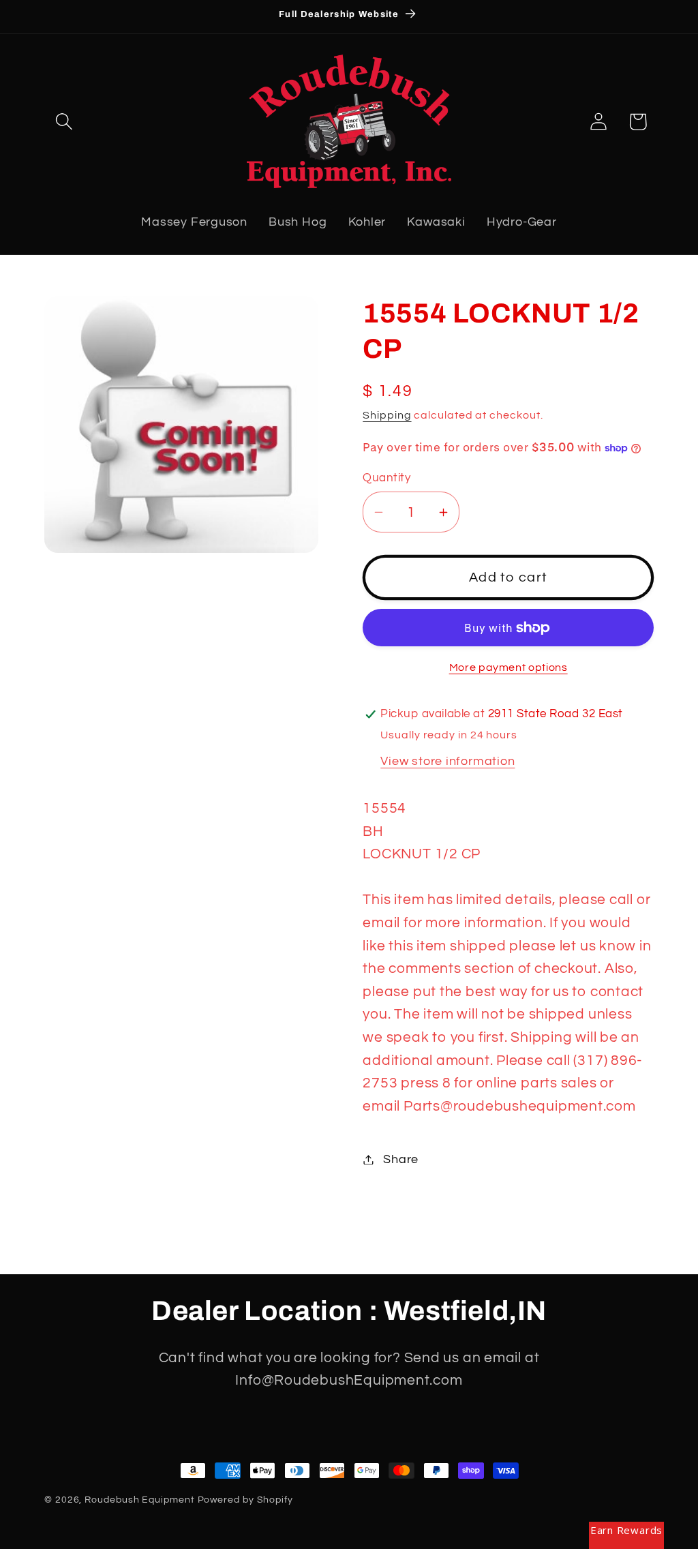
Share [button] (401, 1159)
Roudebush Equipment (139, 1499)
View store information (447, 761)
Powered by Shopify (245, 1499)
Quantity (386, 478)
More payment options (508, 667)
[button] (63, 121)
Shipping (387, 415)
